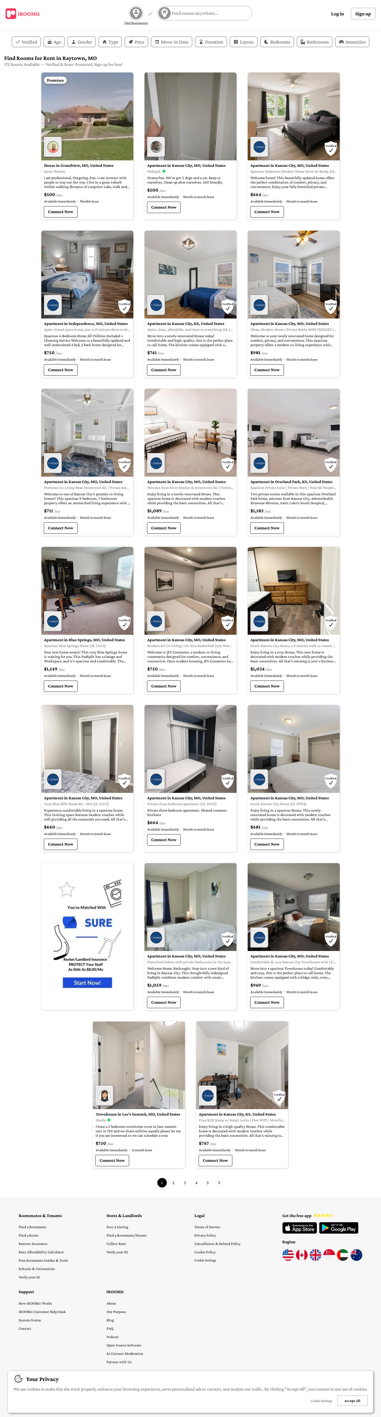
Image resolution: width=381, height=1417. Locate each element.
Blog (110, 1320)
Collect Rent (116, 1243)
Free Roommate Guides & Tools (43, 1260)
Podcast (113, 1336)
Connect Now (60, 211)
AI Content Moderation (125, 1353)
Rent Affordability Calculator (41, 1252)
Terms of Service (207, 1227)
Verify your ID (29, 1277)
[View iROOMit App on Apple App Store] (299, 1232)
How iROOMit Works (35, 1303)
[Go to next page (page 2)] (219, 1182)
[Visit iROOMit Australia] (356, 1259)
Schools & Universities (37, 1268)
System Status (30, 1320)
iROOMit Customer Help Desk (42, 1311)
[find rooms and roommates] (150, 14)
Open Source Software (124, 1345)
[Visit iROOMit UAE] (343, 1259)
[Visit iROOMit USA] (288, 1259)
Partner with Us (119, 1362)
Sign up (363, 13)
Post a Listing (117, 1227)
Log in (337, 13)
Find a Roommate (32, 1227)
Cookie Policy (205, 1252)
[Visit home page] (23, 13)
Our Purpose (116, 1311)
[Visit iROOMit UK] (315, 1259)
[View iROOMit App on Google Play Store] (338, 1232)
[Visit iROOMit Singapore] (329, 1259)
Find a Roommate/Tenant (127, 1235)
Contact (25, 1328)
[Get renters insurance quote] (87, 936)
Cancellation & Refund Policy (217, 1243)
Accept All (352, 1401)
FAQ (110, 1328)
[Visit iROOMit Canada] (302, 1259)
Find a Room (28, 1235)
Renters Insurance (33, 1243)
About (111, 1303)
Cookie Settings (205, 1260)
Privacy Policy (205, 1235)
